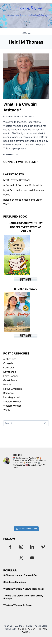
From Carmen (10, 376)
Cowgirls (8, 363)
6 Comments (28, 116)
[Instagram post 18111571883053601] (26, 484)
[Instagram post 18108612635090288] (26, 511)
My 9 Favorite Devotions (16, 180)
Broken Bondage (25, 288)
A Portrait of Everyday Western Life (23, 185)
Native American (12, 388)
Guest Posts (10, 380)
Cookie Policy (27, 629)
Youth (6, 410)
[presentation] (26, 76)
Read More (10, 155)
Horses (7, 384)
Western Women (12, 401)
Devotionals (9, 371)
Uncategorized (11, 397)
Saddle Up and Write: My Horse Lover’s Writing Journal (26, 227)
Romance (8, 393)
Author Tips (9, 359)
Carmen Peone (12, 116)
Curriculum (9, 367)
